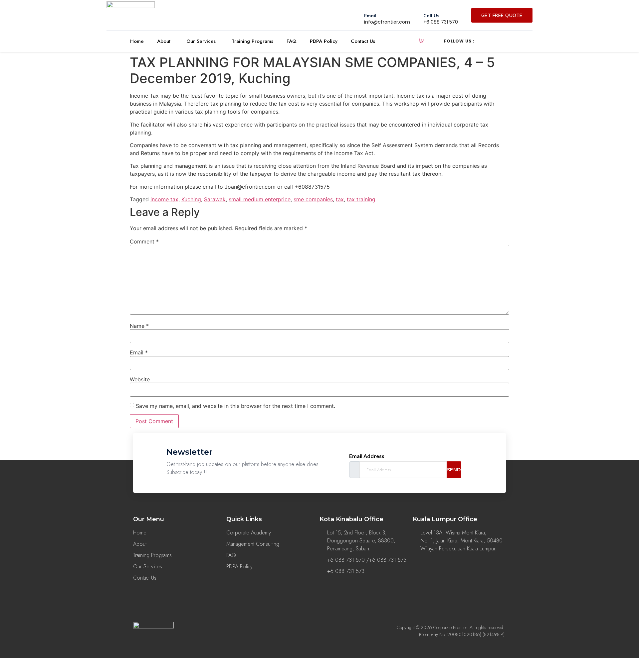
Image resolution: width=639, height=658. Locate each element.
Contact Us (363, 41)
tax (340, 199)
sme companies (313, 199)
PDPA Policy (323, 41)
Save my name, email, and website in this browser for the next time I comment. (235, 406)
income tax (164, 199)
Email (139, 352)
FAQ (292, 41)
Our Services (201, 41)
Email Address (366, 456)
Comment (144, 241)
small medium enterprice (260, 199)
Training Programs (252, 41)
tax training (361, 199)
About (163, 41)
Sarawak (215, 199)
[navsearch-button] (421, 41)
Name (139, 326)
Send (454, 470)
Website (140, 379)
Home (137, 41)
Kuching (191, 199)
